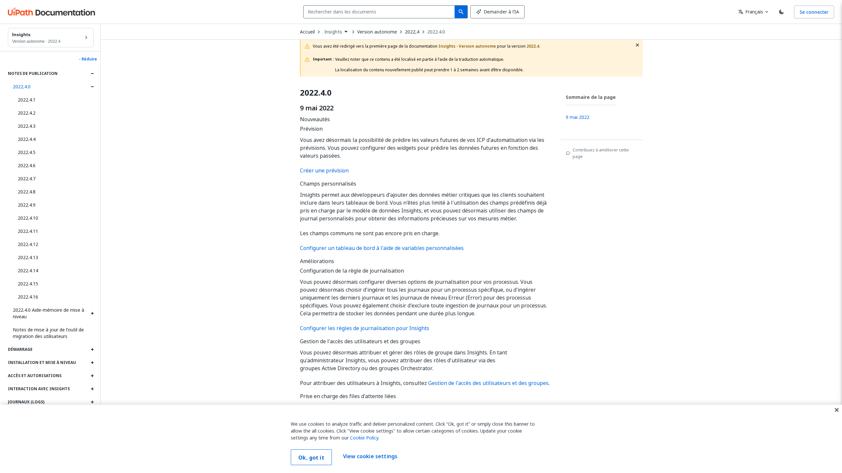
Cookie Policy (364, 437)
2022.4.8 (27, 191)
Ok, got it (311, 458)
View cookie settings (370, 457)
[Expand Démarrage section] (92, 349)
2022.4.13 (28, 257)
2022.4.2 (27, 112)
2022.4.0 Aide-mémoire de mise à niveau (48, 313)
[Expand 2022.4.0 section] (92, 87)
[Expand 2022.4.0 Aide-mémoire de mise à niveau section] (92, 313)
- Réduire (88, 59)
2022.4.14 (28, 270)
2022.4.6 (27, 165)
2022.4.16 (28, 296)
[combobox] (380, 12)
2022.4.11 (28, 231)
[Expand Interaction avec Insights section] (92, 389)
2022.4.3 (27, 126)
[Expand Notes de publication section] (92, 74)
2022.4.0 (22, 86)
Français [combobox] (750, 11)
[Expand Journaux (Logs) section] (92, 402)
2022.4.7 (27, 178)
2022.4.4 (27, 139)
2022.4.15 (28, 283)
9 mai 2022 (317, 108)
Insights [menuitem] (333, 31)
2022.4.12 (28, 244)
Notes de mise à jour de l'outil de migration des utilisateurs (48, 333)
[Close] (837, 410)
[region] (421, 439)
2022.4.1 (27, 99)
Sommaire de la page (591, 97)
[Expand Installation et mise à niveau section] (92, 363)
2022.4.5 (27, 152)
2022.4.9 (27, 204)
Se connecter (814, 12)
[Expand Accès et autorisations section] (92, 376)
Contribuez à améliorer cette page (601, 153)
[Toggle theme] (781, 11)
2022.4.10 (28, 217)
